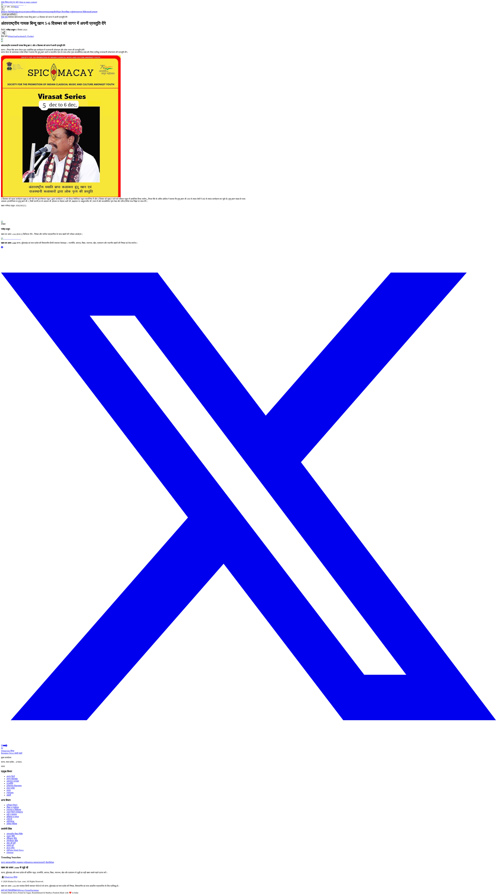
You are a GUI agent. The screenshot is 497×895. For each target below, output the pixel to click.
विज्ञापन (16, 890)
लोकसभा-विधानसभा (14, 786)
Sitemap (9, 852)
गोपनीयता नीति (12, 841)
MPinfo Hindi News (15, 850)
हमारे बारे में (5, 890)
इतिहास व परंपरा (12, 817)
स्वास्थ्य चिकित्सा (82, 12)
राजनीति (31, 12)
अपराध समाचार (33, 862)
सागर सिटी (8, 12)
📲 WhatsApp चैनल (9, 877)
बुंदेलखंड (15, 12)
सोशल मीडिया (11, 824)
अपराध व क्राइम (12, 781)
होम (2, 12)
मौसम (52, 862)
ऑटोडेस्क (10, 821)
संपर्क (11, 890)
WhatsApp (12, 36)
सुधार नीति (10, 836)
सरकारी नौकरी (44, 862)
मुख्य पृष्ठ (4, 17)
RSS (17, 7)
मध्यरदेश (38, 12)
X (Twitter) (29, 36)
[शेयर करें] (3, 33)
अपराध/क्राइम (23, 12)
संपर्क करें (10, 845)
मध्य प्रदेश (10, 788)
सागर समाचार (6, 862)
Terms (27, 890)
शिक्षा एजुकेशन (71, 12)
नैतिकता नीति (11, 838)
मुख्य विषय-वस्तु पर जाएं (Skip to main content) (19, 2)
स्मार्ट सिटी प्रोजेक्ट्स (14, 812)
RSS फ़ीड (10, 848)
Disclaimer (34, 890)
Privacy (22, 890)
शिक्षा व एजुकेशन (12, 807)
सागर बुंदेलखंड (12, 779)
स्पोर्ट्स (9, 819)
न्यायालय (48, 12)
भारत (43, 12)
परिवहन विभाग (60, 12)
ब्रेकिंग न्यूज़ (15, 862)
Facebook (21, 36)
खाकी (53, 12)
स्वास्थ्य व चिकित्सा (13, 810)
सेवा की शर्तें (10, 843)
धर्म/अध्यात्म (93, 12)
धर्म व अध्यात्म (11, 814)
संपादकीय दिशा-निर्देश (14, 834)
